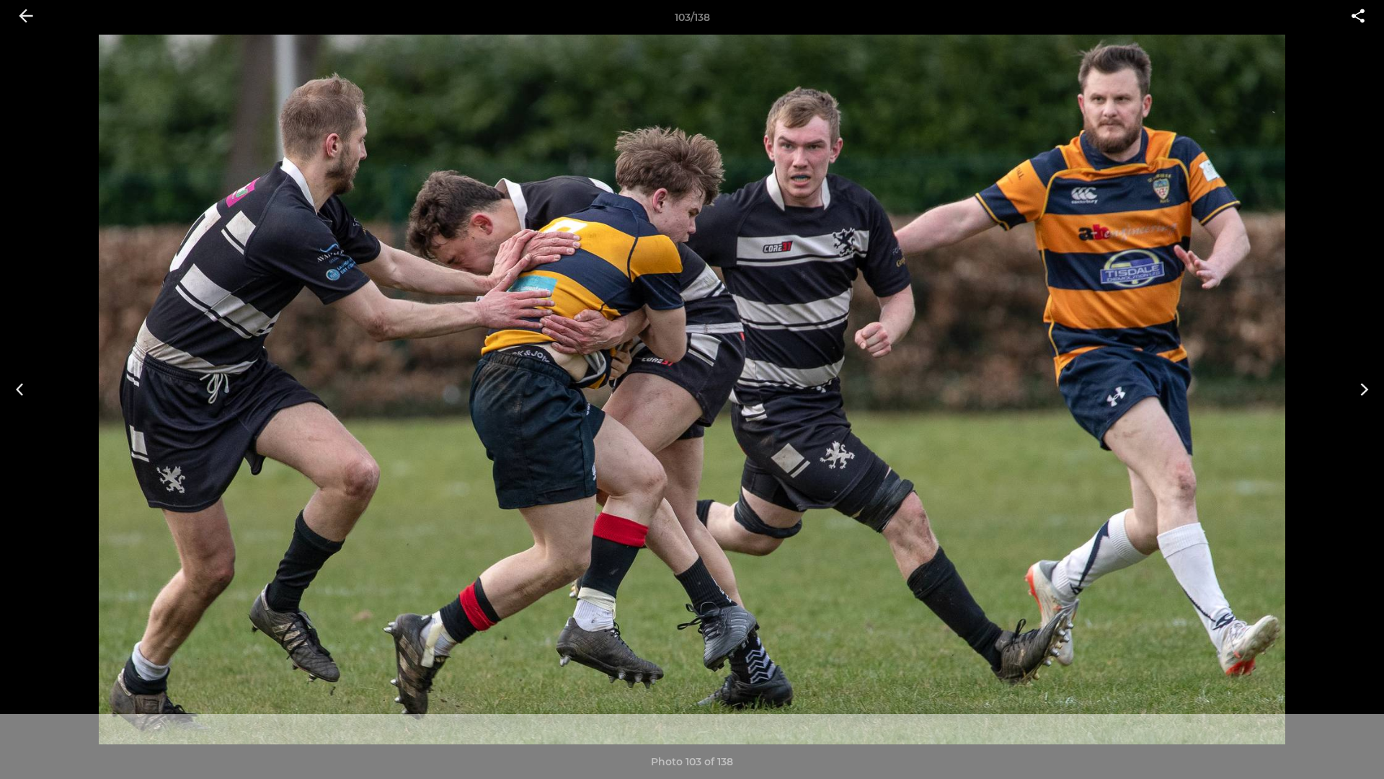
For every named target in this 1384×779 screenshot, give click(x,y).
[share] (1358, 17)
